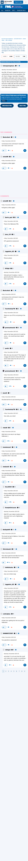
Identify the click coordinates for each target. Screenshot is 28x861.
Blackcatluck (6, 137)
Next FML (23, 106)
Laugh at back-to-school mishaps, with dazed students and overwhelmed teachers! (13, 98)
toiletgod (8, 650)
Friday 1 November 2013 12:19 (8, 533)
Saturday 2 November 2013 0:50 (11, 511)
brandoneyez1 (7, 447)
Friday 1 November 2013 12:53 (11, 331)
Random (7, 10)
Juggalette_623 (9, 251)
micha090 (6, 156)
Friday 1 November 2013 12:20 (9, 617)
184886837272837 (8, 633)
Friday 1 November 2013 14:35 (11, 352)
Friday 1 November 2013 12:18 (8, 470)
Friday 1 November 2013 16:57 (11, 413)
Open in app (18, 2)
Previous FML (7, 106)
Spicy (13, 10)
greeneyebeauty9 (10, 327)
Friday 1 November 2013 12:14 (8, 160)
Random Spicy (21, 10)
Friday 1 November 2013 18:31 (11, 238)
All (2, 10)
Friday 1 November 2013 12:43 (11, 312)
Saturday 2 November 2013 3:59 (11, 272)
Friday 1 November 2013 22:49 (11, 255)
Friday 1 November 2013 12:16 (8, 397)
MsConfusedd (7, 549)
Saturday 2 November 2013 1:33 (11, 653)
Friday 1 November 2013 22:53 (11, 588)
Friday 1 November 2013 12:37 (11, 571)
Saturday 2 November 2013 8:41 (9, 69)
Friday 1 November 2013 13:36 (11, 221)
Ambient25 (6, 466)
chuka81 (5, 427)
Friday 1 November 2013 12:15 (8, 141)
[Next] (25, 671)
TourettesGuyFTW (10, 308)
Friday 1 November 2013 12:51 (11, 490)
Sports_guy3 (9, 217)
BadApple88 (6, 529)
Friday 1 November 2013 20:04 (11, 375)
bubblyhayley (9, 567)
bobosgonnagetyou (9, 66)
